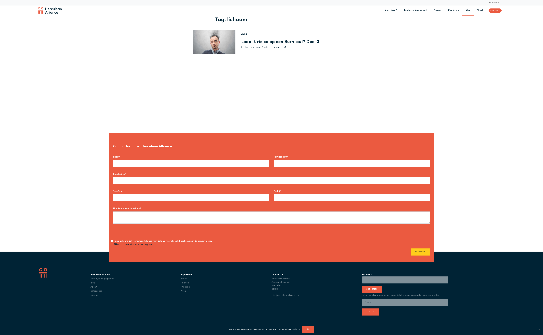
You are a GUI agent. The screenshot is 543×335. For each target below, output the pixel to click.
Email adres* (119, 174)
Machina (185, 287)
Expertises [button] (390, 10)
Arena (184, 279)
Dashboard (453, 10)
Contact (495, 10)
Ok (308, 329)
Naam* (116, 157)
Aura (244, 34)
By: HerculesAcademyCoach (254, 47)
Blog (468, 10)
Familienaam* (281, 157)
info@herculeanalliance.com (286, 295)
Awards (437, 10)
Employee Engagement (415, 10)
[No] (539, 329)
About (480, 10)
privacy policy (205, 241)
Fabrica (185, 283)
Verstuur (420, 252)
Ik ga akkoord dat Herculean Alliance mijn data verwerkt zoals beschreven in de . (163, 241)
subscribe (372, 289)
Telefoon (117, 191)
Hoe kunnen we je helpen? (127, 209)
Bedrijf (277, 191)
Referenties (494, 3)
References (96, 291)
